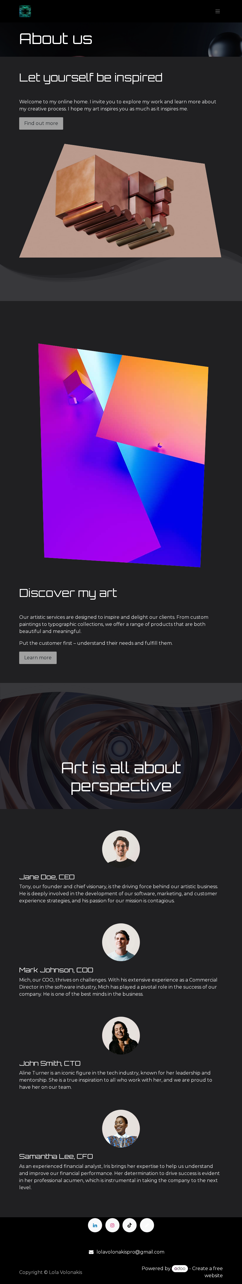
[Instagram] (112, 1225)
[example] (147, 1225)
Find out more (41, 123)
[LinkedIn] (95, 1225)
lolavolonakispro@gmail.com (130, 1252)
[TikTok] (129, 1225)
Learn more (38, 657)
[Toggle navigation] (217, 11)
